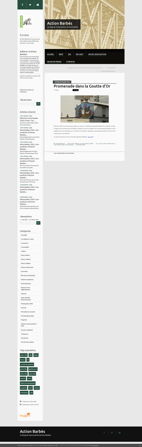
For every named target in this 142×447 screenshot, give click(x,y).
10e (31, 392)
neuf (61, 54)
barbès (23, 378)
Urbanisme (24, 338)
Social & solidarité (27, 330)
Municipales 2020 (27, 304)
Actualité (24, 235)
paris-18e (24, 374)
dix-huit (79, 54)
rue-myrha (57, 144)
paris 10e (32, 374)
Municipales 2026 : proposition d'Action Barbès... (29, 175)
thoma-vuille (111, 143)
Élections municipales (28, 275)
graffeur (71, 144)
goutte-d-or (33, 369)
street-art (64, 144)
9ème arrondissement (28, 383)
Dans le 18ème (26, 263)
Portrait (23, 308)
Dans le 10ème (26, 259)
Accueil (50, 54)
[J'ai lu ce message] (140, 445)
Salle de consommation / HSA (29, 325)
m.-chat (104, 143)
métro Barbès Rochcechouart (26, 299)
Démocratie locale (27, 267)
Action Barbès (59, 23)
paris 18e (24, 369)
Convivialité (25, 247)
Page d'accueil (111, 67)
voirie (29, 378)
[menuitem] (50, 52)
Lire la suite (30, 43)
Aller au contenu (6, 2)
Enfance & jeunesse (27, 279)
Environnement (26, 283)
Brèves (77, 143)
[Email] (37, 4)
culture (36, 388)
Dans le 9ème (25, 255)
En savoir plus (95, 445)
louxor (23, 360)
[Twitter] (30, 4)
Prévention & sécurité (28, 312)
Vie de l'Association (27, 342)
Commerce (24, 243)
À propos (70, 62)
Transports (24, 334)
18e (30, 355)
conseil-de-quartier (27, 364)
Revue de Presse (54, 62)
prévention (24, 392)
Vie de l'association (97, 54)
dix (69, 54)
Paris (36, 355)
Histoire (23, 293)
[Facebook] (22, 4)
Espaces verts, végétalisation (25, 288)
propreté (23, 388)
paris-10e (24, 355)
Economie (24, 271)
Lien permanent (60, 143)
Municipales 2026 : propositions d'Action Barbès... (29, 132)
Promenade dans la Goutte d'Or (82, 86)
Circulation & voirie (27, 239)
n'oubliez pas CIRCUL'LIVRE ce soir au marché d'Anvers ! (85, 67)
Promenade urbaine (27, 316)
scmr (30, 388)
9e (28, 360)
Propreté (24, 320)
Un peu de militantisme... (108, 71)
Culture (23, 251)
